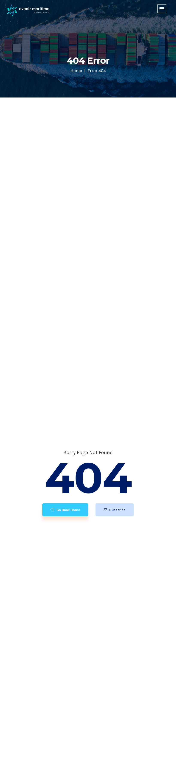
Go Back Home (68, 510)
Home (76, 70)
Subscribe (117, 510)
